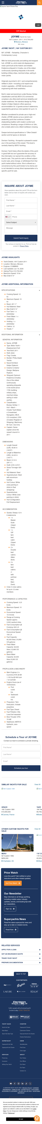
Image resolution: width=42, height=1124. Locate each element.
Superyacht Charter (25, 1027)
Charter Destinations (25, 1037)
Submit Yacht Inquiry (21, 238)
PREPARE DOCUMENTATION (12, 962)
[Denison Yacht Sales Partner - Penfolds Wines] (21, 985)
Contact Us (23, 1070)
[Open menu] (3, 2)
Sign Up (9, 908)
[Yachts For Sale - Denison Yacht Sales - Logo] (20, 2)
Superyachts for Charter (8, 1047)
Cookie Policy (25, 1089)
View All (37, 784)
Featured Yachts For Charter (27, 1033)
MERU (4, 853)
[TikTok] (27, 1083)
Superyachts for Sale (7, 1044)
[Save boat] (39, 8)
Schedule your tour (21, 768)
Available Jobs (23, 1044)
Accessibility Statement (10, 1091)
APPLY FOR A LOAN (9, 950)
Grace (4, 807)
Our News (22, 1064)
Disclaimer (35, 1089)
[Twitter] (31, 1083)
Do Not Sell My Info (25, 1091)
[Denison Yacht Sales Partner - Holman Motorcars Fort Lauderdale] (34, 985)
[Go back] (3, 8)
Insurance (4, 1061)
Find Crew (22, 1047)
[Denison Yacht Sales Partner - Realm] (34, 991)
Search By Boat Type (7, 1033)
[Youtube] (11, 1083)
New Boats (5, 1030)
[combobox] (8, 216)
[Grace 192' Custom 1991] (18, 796)
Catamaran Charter (25, 1030)
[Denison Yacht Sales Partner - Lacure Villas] (8, 991)
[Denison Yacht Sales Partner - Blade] (21, 991)
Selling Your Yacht (7, 1064)
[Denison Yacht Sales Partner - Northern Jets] (8, 985)
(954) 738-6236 (24, 1010)
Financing (4, 1058)
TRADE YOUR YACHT (9, 958)
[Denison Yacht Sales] (19, 1003)
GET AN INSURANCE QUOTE (12, 954)
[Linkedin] (23, 1083)
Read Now (10, 929)
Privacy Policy (24, 246)
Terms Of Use (16, 1089)
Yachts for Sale (6, 1027)
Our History (23, 1058)
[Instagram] (19, 1083)
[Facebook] (15, 1083)
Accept (21, 1119)
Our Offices (23, 1061)
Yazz (39, 807)
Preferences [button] (11, 1113)
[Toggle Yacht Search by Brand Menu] (39, 2)
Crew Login (23, 1050)
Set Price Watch (12, 883)
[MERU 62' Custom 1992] (18, 842)
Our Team (22, 1067)
